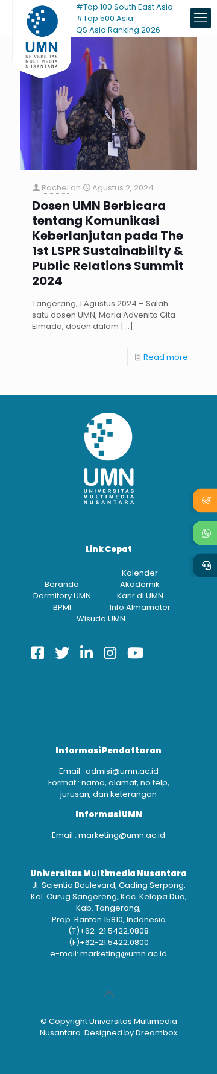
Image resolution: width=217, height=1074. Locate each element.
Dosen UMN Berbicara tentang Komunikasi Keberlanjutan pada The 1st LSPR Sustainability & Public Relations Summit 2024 (108, 243)
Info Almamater (140, 607)
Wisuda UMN (101, 618)
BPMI (62, 607)
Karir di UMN (140, 595)
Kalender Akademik (140, 578)
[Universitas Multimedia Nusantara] (41, 18)
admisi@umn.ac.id (122, 771)
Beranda (62, 584)
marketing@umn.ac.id (121, 835)
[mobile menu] (200, 18)
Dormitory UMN (62, 595)
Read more (165, 357)
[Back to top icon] (108, 993)
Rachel (55, 187)
